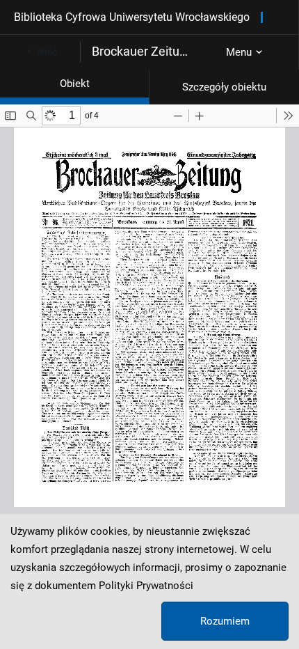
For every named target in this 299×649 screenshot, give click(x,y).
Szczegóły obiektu (224, 87)
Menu (239, 52)
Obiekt (75, 83)
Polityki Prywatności (146, 585)
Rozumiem (225, 621)
